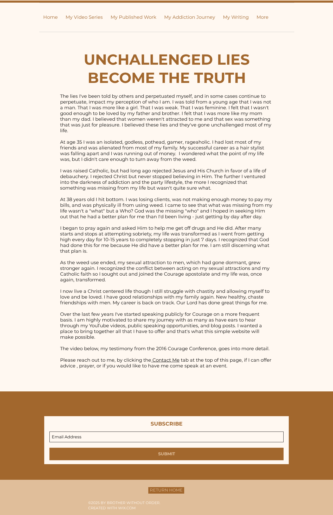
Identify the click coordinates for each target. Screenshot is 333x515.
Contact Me (165, 360)
